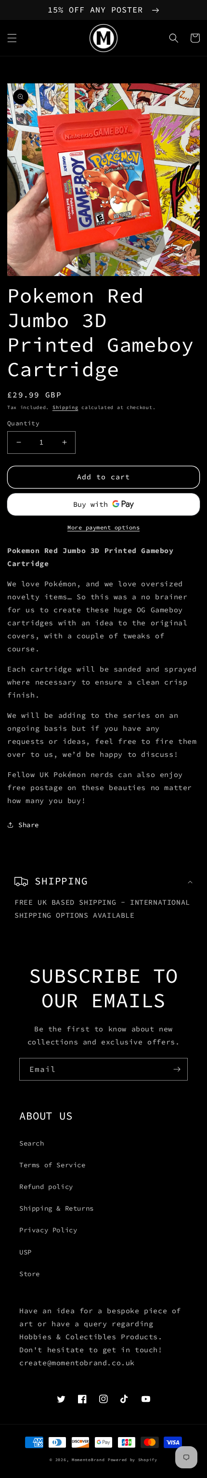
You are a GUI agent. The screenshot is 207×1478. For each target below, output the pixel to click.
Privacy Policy (48, 1230)
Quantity (23, 423)
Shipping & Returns (56, 1208)
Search (31, 1143)
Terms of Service (52, 1165)
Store (29, 1273)
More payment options (103, 527)
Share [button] (28, 824)
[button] (12, 38)
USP (25, 1252)
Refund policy (46, 1186)
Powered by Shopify (132, 1459)
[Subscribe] (176, 1069)
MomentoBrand (88, 1459)
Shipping (65, 407)
